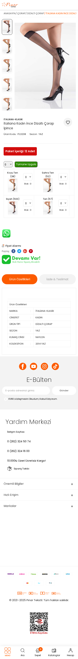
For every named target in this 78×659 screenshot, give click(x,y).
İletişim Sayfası (15, 432)
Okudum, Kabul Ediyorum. (33, 398)
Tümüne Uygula (26, 164)
